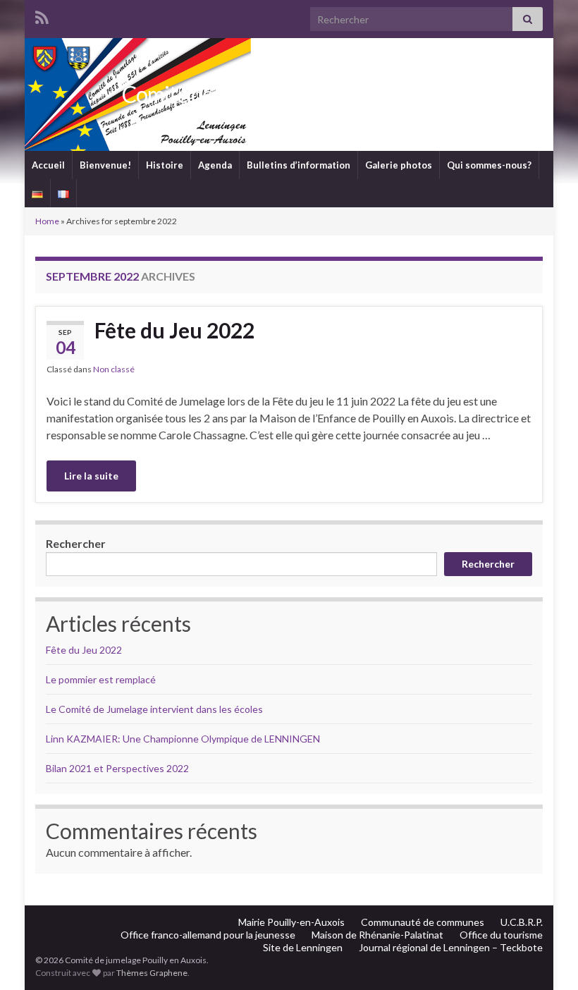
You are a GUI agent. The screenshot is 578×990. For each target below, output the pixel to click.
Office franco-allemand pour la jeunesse (208, 935)
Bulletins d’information (298, 165)
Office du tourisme (501, 935)
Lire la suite (91, 476)
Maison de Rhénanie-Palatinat (377, 935)
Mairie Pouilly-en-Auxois (291, 922)
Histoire (164, 165)
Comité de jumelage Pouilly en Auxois (289, 94)
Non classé (114, 369)
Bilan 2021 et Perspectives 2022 (117, 768)
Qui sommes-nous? (489, 165)
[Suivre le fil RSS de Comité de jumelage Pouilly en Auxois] (42, 15)
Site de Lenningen (303, 947)
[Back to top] (546, 958)
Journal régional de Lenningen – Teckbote (451, 947)
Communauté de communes (422, 922)
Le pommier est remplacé (101, 679)
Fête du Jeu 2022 (174, 330)
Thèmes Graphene (151, 972)
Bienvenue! (105, 165)
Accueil (48, 165)
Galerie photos (398, 165)
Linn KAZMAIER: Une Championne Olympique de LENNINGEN (183, 739)
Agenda (215, 165)
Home (47, 221)
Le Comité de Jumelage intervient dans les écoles (154, 709)
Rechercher (76, 543)
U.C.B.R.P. (521, 922)
